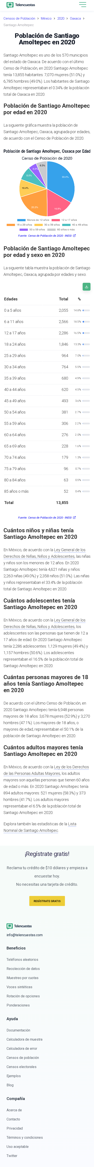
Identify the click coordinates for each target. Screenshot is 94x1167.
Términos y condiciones (25, 1137)
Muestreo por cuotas (22, 978)
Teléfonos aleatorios (22, 960)
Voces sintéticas (19, 987)
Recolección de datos (23, 969)
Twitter (12, 1156)
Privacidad (15, 1128)
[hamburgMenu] (82, 4)
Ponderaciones (18, 1005)
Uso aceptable (18, 1147)
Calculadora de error (22, 1048)
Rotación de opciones (23, 996)
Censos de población (23, 1058)
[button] (82, 4)
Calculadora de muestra (24, 1039)
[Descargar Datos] (87, 287)
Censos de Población (19, 18)
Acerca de (14, 1110)
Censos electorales (22, 1067)
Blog (10, 1085)
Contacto (13, 1119)
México (46, 18)
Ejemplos (14, 1076)
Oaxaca (75, 18)
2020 (60, 18)
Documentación (18, 1030)
